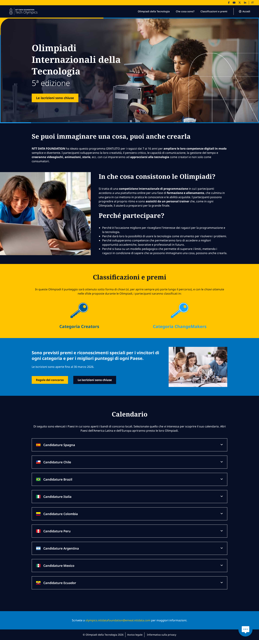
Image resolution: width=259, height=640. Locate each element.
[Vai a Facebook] (228, 2)
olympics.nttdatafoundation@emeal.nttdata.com (117, 620)
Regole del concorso (50, 380)
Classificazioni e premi (214, 11)
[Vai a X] (239, 2)
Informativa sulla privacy (161, 634)
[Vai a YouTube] (234, 2)
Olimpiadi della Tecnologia (154, 11)
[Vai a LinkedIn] (245, 2)
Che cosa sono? (185, 11)
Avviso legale (135, 634)
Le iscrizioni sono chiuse (55, 98)
